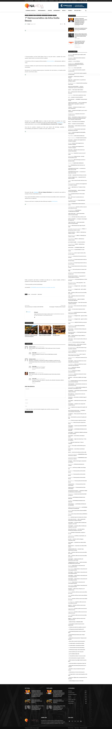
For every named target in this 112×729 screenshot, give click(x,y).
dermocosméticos (50, 61)
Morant (69, 117)
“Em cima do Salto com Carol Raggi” (78, 342)
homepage (70, 460)
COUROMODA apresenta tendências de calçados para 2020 (43, 287)
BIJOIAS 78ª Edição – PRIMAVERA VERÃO (76, 621)
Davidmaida (70, 397)
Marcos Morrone (71, 393)
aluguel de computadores (72, 102)
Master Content (71, 125)
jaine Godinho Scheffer (72, 242)
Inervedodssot (70, 390)
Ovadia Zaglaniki (71, 383)
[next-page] (27, 339)
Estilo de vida (29, 13)
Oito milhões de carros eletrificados (78, 121)
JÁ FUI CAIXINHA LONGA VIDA (74, 653)
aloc (69, 91)
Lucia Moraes (70, 413)
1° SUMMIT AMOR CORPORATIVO (77, 163)
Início (26, 13)
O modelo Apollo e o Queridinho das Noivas (76, 643)
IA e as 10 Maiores (77, 61)
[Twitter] (83, 1)
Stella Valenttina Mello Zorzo (79, 135)
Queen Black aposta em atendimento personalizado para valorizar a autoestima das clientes (76, 64)
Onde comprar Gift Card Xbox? (78, 89)
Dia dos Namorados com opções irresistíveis (77, 657)
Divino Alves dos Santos (72, 519)
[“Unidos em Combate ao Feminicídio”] (45, 329)
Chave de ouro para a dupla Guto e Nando (78, 420)
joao (69, 196)
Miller (69, 335)
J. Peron (69, 309)
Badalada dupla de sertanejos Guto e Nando (79, 517)
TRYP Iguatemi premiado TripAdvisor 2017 (76, 629)
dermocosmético (34, 294)
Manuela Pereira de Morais (73, 276)
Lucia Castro (70, 139)
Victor (69, 552)
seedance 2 (70, 61)
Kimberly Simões (32, 359)
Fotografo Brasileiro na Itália (73, 562)
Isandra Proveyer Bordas (72, 190)
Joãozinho (70, 605)
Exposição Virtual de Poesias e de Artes (79, 175)
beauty (29, 294)
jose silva (69, 539)
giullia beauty (40, 294)
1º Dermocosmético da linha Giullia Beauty (76, 647)
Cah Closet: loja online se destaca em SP (79, 216)
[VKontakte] (81, 721)
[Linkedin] (38, 27)
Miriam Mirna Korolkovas (72, 302)
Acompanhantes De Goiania (73, 490)
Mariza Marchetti (71, 99)
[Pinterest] (43, 27)
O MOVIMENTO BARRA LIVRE (79, 247)
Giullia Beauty (60, 122)
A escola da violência (81, 242)
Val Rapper (70, 588)
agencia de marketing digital (73, 86)
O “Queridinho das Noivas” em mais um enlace (77, 655)
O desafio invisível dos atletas (81, 137)
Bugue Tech (70, 79)
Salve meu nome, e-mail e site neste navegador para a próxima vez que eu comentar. (42, 409)
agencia (69, 89)
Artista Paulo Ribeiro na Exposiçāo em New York (77, 663)
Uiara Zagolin (70, 360)
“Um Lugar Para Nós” (56, 335)
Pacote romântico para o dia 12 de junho (76, 651)
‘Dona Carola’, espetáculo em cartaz (79, 95)
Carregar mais (77, 47)
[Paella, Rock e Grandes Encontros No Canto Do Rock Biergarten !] (31, 329)
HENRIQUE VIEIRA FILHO (72, 549)
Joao (69, 417)
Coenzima (36, 192)
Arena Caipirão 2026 (77, 67)
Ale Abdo (69, 175)
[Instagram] (81, 1)
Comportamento (39, 15)
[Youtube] (86, 1)
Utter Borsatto (70, 448)
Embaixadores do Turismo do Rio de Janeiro (76, 672)
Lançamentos (50, 15)
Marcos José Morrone (71, 332)
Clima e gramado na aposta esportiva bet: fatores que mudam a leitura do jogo (80, 42)
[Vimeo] (85, 1)
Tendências (54, 15)
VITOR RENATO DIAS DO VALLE (73, 168)
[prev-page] (25, 339)
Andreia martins (32, 346)
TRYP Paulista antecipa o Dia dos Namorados (77, 649)
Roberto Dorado (71, 545)
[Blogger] (69, 721)
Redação (36, 312)
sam (69, 97)
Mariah (69, 452)
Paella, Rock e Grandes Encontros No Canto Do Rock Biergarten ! (36, 701)
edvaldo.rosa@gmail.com (72, 177)
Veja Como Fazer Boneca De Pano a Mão (79, 452)
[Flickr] (75, 721)
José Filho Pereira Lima (72, 299)
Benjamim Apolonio (71, 232)
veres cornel (70, 149)
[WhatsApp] (33, 27)
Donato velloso (70, 247)
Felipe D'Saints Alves (71, 213)
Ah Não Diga (70, 76)
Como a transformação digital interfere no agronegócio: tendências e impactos (77, 104)
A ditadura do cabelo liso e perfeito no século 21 (77, 627)
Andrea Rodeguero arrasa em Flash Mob (76, 680)
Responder (30, 349)
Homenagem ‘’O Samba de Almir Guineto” (57, 306)
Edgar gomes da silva (72, 344)
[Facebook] (80, 1)
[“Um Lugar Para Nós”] (59, 329)
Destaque (26, 15)
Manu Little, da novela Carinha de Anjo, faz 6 (77, 641)
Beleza (33, 13)
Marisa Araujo (70, 328)
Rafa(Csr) (69, 618)
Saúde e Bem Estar (44, 15)
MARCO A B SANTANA (72, 218)
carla (69, 295)
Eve (68, 266)
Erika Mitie (70, 377)
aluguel (69, 110)
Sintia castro (70, 338)
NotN (69, 292)
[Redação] (25, 24)
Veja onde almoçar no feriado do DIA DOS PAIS (34, 306)
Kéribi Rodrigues (71, 503)
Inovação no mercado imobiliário (77, 97)
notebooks (70, 107)
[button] (85, 10)
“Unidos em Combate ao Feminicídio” (45, 335)
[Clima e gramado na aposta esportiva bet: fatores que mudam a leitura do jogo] (71, 43)
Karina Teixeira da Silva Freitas (73, 410)
